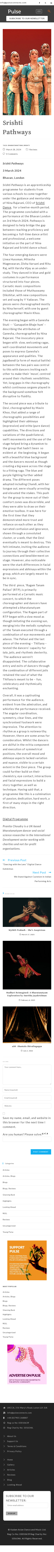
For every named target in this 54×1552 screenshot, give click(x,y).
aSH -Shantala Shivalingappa (27, 1046)
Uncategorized (9, 1226)
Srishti (27, 145)
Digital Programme (15, 819)
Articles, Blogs (9, 1176)
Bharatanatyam (15, 145)
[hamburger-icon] (39, 11)
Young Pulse (8, 1232)
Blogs (5, 1182)
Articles (6, 1170)
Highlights (7, 1201)
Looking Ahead (9, 1207)
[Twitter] (45, 3)
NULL (5, 1213)
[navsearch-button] (49, 11)
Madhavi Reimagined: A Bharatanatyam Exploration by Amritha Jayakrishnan (27, 994)
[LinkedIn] (51, 3)
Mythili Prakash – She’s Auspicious (27, 929)
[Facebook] (40, 3)
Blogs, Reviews (9, 1188)
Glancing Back (9, 1195)
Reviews (33, 149)
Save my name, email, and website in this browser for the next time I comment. (27, 1122)
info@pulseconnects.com (13, 3)
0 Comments (12, 154)
